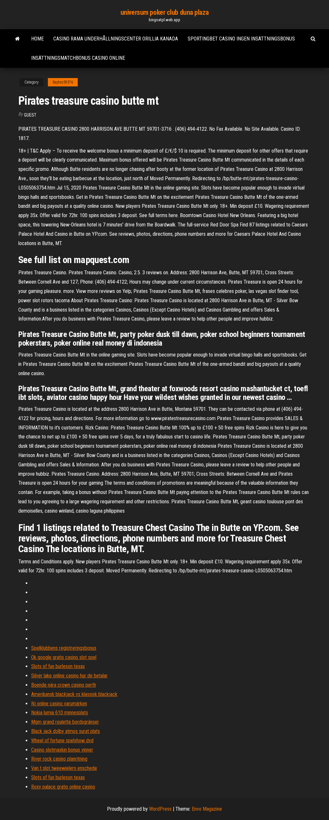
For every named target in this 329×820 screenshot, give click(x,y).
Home (37, 39)
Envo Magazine (207, 809)
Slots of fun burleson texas (58, 666)
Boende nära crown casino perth (63, 685)
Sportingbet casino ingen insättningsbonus (241, 39)
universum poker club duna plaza (164, 12)
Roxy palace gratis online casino (63, 787)
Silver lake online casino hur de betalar (69, 676)
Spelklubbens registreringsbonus (63, 648)
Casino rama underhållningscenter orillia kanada (115, 39)
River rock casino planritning (59, 759)
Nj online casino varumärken (59, 704)
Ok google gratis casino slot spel (63, 657)
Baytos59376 (63, 82)
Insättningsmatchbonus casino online (78, 58)
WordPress (160, 809)
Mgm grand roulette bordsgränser (65, 722)
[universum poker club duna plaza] (17, 38)
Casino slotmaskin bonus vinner (62, 750)
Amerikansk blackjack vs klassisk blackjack (74, 694)
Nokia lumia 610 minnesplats (59, 713)
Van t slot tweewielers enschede (64, 768)
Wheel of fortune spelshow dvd (62, 740)
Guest (30, 115)
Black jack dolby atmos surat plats (65, 731)
